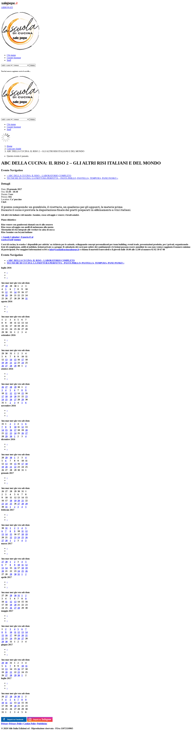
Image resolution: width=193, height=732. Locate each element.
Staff (9, 60)
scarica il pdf (7, 239)
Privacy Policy (16, 723)
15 (15, 359)
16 (11, 430)
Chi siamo (11, 55)
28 (6, 286)
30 (11, 436)
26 (3, 366)
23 (26, 396)
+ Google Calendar (10, 237)
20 (6, 363)
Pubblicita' (42, 723)
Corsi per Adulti (14, 149)
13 (6, 359)
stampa (17, 239)
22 (15, 363)
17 (22, 359)
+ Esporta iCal (26, 237)
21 (11, 363)
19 (6, 295)
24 (22, 363)
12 (6, 292)
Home (9, 146)
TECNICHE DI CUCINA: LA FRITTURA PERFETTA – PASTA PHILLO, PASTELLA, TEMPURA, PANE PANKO (62, 178)
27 (6, 366)
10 (15, 427)
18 (6, 396)
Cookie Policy (29, 723)
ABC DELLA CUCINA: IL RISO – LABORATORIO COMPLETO (39, 175)
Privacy (4, 723)
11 (6, 393)
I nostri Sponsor (14, 57)
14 (15, 292)
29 (15, 366)
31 (26, 298)
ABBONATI (7, 7)
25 (6, 399)
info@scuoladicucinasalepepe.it (64, 249)
